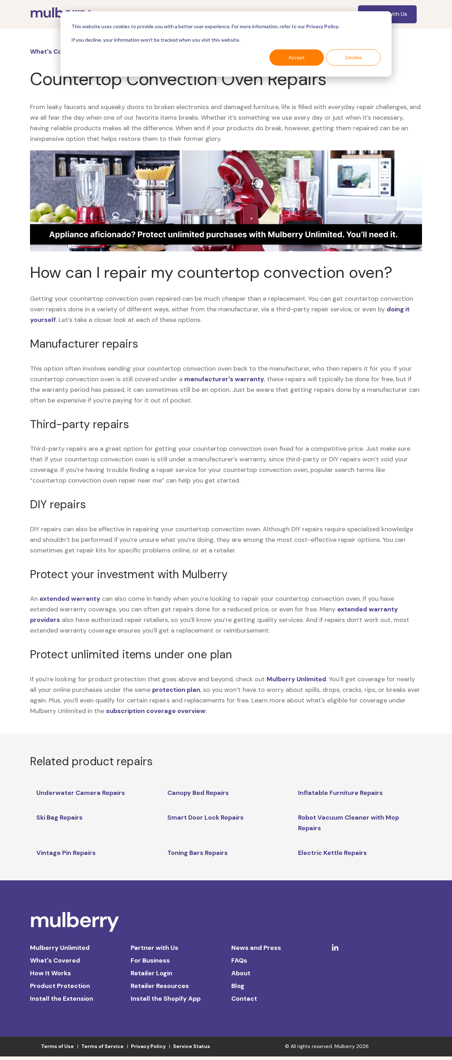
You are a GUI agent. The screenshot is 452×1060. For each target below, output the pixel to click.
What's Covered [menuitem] (55, 960)
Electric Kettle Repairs (332, 853)
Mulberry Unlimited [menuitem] (60, 948)
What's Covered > (58, 51)
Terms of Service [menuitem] (102, 1046)
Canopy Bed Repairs (198, 793)
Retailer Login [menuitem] (151, 973)
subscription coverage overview (156, 711)
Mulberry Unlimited (296, 679)
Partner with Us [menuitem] (154, 948)
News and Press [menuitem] (256, 948)
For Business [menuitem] (150, 960)
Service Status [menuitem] (191, 1046)
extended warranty (70, 598)
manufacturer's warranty (224, 379)
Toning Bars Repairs (197, 853)
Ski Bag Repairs (59, 817)
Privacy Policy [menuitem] (148, 1046)
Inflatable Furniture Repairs (340, 793)
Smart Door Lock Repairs (205, 817)
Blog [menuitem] (237, 986)
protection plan (176, 689)
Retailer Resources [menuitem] (160, 986)
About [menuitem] (240, 973)
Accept (297, 57)
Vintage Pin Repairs (66, 853)
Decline (353, 57)
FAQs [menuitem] (239, 960)
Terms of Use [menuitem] (57, 1046)
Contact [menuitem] (244, 998)
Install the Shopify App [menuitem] (166, 998)
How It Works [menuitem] (50, 973)
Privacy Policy (322, 26)
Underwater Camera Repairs (80, 793)
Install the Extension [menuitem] (61, 998)
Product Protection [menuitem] (60, 986)
